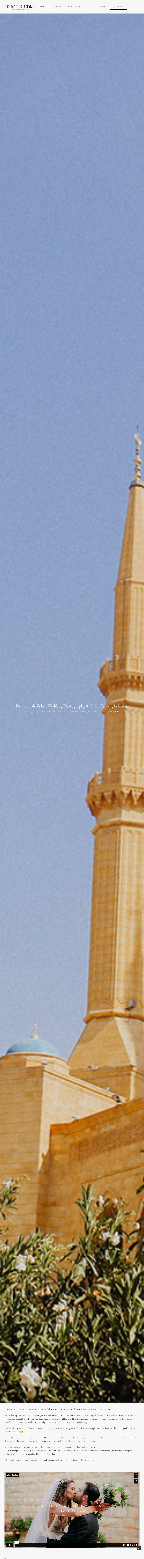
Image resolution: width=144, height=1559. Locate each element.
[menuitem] (44, 7)
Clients (90, 7)
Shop (78, 7)
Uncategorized (49, 712)
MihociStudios (112, 712)
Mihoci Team (64, 712)
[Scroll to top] (139, 1548)
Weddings (93, 712)
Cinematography (79, 712)
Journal (101, 7)
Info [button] (68, 7)
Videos (56, 7)
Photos (43, 7)
